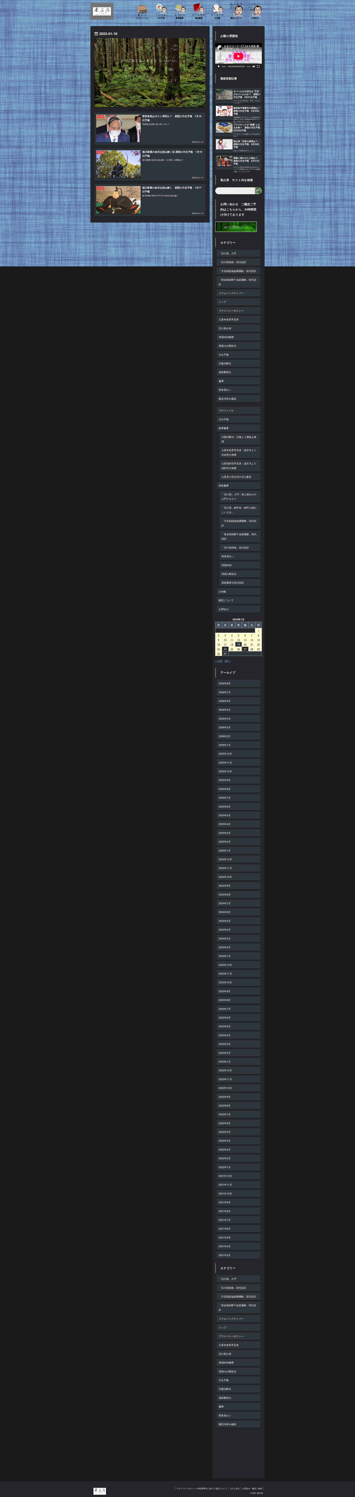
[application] (238, 56)
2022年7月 (225, 1114)
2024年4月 (225, 929)
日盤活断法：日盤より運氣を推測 (238, 439)
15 (258, 639)
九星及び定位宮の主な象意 (236, 476)
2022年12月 (225, 1070)
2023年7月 (225, 1009)
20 (245, 644)
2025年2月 (225, 841)
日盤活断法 (225, 363)
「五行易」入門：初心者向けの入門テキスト (238, 496)
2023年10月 (225, 982)
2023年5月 (225, 1026)
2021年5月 (225, 1237)
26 (238, 649)
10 (158, 110)
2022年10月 (225, 1088)
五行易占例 (225, 328)
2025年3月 (225, 833)
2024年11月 (225, 868)
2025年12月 (225, 753)
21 (251, 644)
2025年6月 (225, 806)
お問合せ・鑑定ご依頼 (252, 1488)
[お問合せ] (255, 9)
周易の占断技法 (227, 345)
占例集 (222, 591)
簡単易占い (225, 389)
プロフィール (226, 410)
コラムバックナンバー (231, 293)
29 (258, 649)
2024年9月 (225, 885)
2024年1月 (225, 956)
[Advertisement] (238, 1451)
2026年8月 (225, 683)
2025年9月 (225, 780)
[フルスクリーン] (258, 66)
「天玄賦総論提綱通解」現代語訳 (237, 271)
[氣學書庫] (180, 9)
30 (218, 653)
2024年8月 (225, 894)
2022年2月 (225, 1158)
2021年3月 (225, 1255)
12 (164, 110)
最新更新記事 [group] (228, 78)
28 (251, 649)
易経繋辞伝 (225, 372)
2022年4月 (225, 1140)
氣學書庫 (225, 428)
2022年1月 (225, 1167)
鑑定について (226, 600)
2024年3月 (225, 938)
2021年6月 (225, 1228)
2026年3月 (225, 727)
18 (231, 644)
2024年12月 (225, 859)
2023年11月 (225, 973)
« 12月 (219, 661)
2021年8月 (225, 1211)
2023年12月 (225, 965)
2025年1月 (225, 850)
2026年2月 (225, 736)
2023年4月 (225, 1035)
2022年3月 (225, 1149)
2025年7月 (225, 797)
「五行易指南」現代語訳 (232, 262)
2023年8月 (225, 1000)
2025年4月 (225, 824)
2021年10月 (225, 1193)
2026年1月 (225, 745)
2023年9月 (225, 991)
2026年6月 (225, 701)
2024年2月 (225, 947)
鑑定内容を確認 (227, 398)
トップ (222, 301)
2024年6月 (225, 912)
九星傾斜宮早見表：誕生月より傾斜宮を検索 (238, 465)
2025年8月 (225, 789)
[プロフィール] (142, 9)
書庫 (221, 381)
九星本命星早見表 (229, 319)
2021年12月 (225, 1176)
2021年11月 (225, 1184)
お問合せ (224, 609)
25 (231, 649)
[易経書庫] (199, 9)
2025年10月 (225, 771)
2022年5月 (225, 1132)
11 (161, 110)
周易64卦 (226, 565)
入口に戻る (235, 1488)
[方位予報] (161, 9)
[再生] (218, 66)
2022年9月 (225, 1097)
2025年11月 (225, 762)
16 (218, 644)
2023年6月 (225, 1017)
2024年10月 (225, 877)
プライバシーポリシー (231, 310)
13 (167, 110)
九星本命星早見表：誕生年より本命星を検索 (238, 452)
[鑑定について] (236, 9)
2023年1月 (225, 1061)
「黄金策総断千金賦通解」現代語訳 (237, 282)
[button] (258, 190)
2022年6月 (225, 1123)
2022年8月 (225, 1105)
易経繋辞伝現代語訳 (232, 582)
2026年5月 (225, 709)
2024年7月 (225, 903)
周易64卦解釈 (226, 337)
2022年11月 (225, 1079)
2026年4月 (225, 718)
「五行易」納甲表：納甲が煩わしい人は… (238, 510)
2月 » (228, 661)
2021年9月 (225, 1202)
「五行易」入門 (227, 253)
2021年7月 (225, 1220)
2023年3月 (225, 1044)
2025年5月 (225, 815)
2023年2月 (225, 1053)
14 (171, 110)
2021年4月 (225, 1246)
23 (218, 649)
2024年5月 (225, 921)
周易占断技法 (228, 574)
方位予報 (224, 354)
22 (258, 644)
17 (225, 644)
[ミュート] (253, 66)
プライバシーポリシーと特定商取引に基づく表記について (202, 1488)
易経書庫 (227, 485)
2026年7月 (225, 692)
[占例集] (217, 9)
